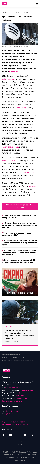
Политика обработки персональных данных (17, 361)
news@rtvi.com (21, 393)
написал (32, 186)
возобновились (9, 160)
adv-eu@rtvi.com (20, 398)
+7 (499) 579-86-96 (13, 388)
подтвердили (8, 79)
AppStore (13, 71)
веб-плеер (21, 108)
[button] (37, 3)
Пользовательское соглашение (13, 358)
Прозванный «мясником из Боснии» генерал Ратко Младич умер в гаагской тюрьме (19, 242)
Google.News (8, 414)
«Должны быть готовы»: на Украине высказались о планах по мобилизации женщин (20, 225)
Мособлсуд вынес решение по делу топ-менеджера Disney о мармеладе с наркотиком (19, 252)
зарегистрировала (10, 147)
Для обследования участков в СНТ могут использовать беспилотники (18, 261)
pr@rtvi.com (19, 396)
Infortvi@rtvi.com (26, 390)
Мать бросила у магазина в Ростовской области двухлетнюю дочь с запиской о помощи (20, 334)
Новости (6, 12)
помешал (29, 172)
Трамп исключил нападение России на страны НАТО (19, 216)
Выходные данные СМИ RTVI (12, 354)
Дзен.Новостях (12, 411)
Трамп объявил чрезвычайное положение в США (16, 234)
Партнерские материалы (12, 401)
